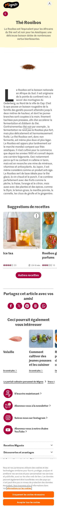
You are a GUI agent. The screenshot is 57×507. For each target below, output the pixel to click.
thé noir (27, 126)
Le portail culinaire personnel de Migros (23, 382)
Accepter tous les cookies (28, 502)
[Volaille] (15, 351)
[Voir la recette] (21, 240)
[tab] (28, 445)
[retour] (5, 13)
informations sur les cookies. (19, 488)
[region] (28, 483)
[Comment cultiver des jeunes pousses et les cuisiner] (41, 351)
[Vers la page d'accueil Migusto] (11, 3)
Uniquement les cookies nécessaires (28, 494)
